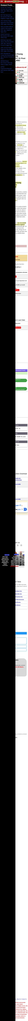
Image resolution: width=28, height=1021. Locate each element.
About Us (19, 999)
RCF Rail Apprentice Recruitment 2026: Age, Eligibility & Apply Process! (7, 16)
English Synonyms (19, 599)
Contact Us (24, 999)
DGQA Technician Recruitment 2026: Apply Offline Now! (7, 36)
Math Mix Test (18, 593)
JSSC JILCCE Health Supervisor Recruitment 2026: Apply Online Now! (7, 49)
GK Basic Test (18, 591)
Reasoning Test (18, 596)
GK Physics (18, 602)
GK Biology (18, 605)
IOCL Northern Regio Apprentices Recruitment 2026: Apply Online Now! (7, 22)
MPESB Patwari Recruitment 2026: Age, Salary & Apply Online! (7, 62)
